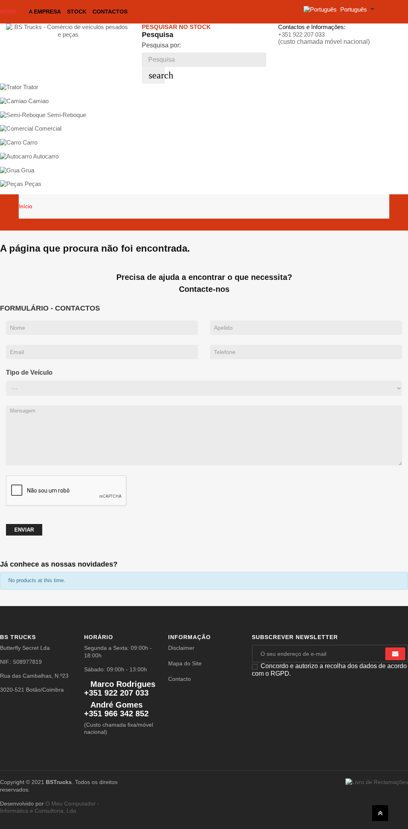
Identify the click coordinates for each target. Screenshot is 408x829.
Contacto (179, 679)
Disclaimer (181, 648)
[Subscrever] (395, 653)
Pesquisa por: (161, 45)
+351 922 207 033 (301, 34)
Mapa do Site (185, 663)
